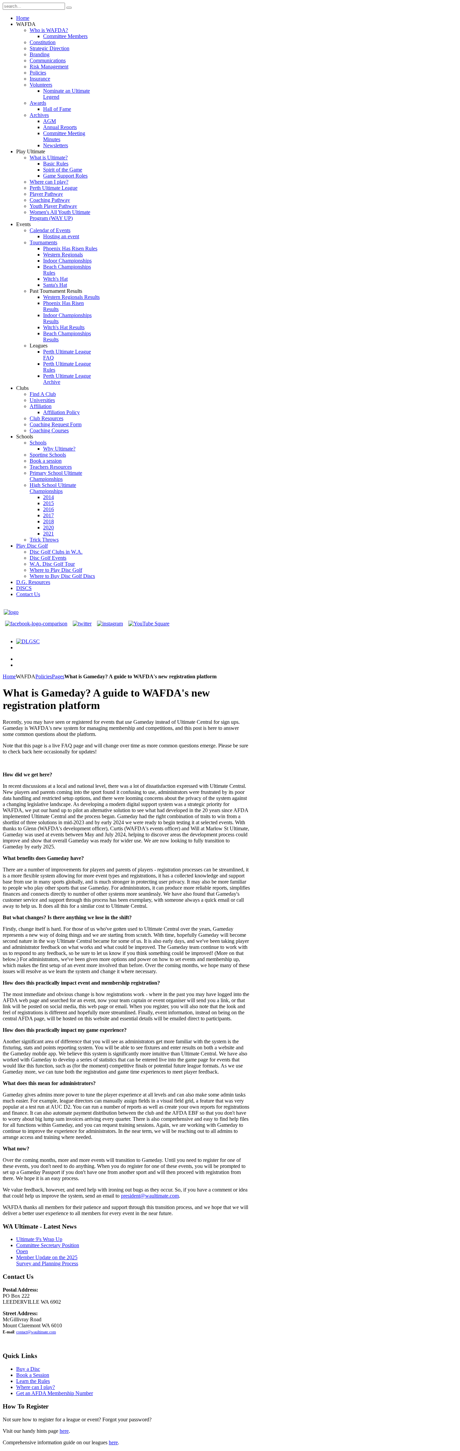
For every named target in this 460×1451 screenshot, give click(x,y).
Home (9, 676)
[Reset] (69, 8)
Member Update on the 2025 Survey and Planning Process (47, 1260)
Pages (58, 676)
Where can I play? (35, 1387)
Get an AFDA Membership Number (54, 1393)
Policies (43, 676)
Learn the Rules (33, 1381)
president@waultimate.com (150, 1196)
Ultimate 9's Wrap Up (39, 1239)
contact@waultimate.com (36, 1332)
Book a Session (32, 1375)
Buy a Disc (28, 1369)
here (64, 1431)
